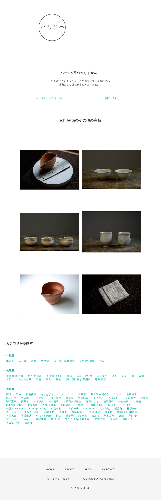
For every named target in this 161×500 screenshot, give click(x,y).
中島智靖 (32, 405)
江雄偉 (79, 405)
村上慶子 (53, 401)
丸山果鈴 (66, 405)
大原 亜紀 (94, 412)
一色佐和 (123, 401)
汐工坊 (109, 412)
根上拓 (95, 415)
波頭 (121, 415)
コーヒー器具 (23, 379)
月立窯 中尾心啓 (100, 394)
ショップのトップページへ (48, 98)
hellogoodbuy (37, 408)
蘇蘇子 (70, 415)
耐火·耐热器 (35, 376)
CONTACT (108, 469)
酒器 (114, 376)
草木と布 (109, 415)
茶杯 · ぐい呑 (84, 376)
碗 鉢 (142, 376)
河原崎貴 (83, 398)
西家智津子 (78, 412)
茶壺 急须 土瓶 (14, 376)
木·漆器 (45, 361)
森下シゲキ (92, 401)
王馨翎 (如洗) (95, 405)
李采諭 (70, 398)
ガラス (22, 361)
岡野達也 (56, 398)
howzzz (26, 419)
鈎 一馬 (82, 415)
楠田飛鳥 (108, 401)
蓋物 (58, 379)
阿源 (8, 394)
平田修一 (128, 405)
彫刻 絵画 (100, 379)
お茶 (101, 361)
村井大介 (11, 415)
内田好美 (11, 398)
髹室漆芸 (41, 419)
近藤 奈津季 (49, 405)
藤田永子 (113, 405)
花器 (124, 376)
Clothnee (89, 408)
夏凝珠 (63, 412)
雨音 (58, 415)
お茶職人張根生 (72, 401)
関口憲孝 (11, 401)
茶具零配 (102, 376)
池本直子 (128, 419)
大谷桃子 (26, 398)
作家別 (10, 389)
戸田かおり (114, 398)
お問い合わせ (112, 98)
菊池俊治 (98, 398)
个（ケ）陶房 (43, 415)
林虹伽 (137, 401)
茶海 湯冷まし (54, 376)
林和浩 (144, 398)
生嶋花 (114, 419)
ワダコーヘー (66, 394)
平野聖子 (41, 398)
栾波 (18, 394)
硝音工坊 (49, 412)
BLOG (88, 469)
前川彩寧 (100, 419)
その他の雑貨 (87, 361)
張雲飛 (118, 408)
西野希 (25, 401)
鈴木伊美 (39, 401)
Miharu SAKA (14, 405)
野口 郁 (133, 415)
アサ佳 (118, 394)
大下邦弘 (105, 408)
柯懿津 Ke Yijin (15, 408)
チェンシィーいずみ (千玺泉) (23, 412)
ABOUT (69, 469)
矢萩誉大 (131, 398)
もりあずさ (47, 394)
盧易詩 (28, 422)
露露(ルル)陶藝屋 (127, 412)
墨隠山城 (26, 415)
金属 (33, 361)
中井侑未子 (72, 408)
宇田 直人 (11, 419)
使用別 (10, 370)
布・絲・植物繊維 (64, 361)
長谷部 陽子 (13, 422)
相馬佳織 (31, 394)
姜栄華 (82, 394)
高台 (48, 379)
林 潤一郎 (132, 408)
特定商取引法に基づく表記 (98, 479)
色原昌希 (131, 394)
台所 (8, 379)
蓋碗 (69, 376)
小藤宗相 (56, 408)
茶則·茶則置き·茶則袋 (78, 379)
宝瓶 (38, 379)
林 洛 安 (55, 419)
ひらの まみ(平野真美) (78, 419)
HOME (50, 469)
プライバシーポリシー (60, 479)
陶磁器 (10, 361)
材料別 (10, 355)
